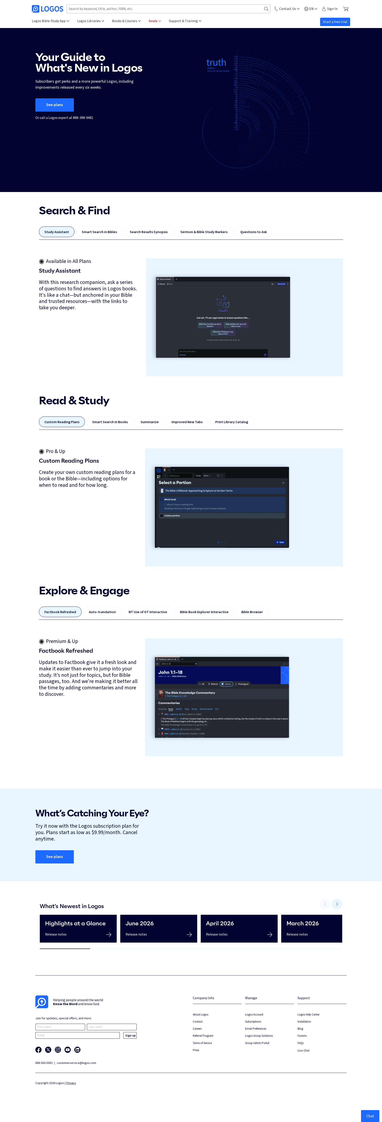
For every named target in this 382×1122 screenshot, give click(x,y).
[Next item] (337, 904)
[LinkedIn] (77, 1050)
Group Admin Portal (257, 1043)
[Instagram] (58, 1050)
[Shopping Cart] (345, 9)
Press (196, 1050)
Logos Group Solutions (259, 1036)
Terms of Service (202, 1043)
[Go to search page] (266, 9)
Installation (304, 1021)
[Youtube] (68, 1050)
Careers (197, 1029)
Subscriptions (253, 1021)
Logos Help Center (308, 1014)
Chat (370, 1115)
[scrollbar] (191, 949)
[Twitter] (48, 1050)
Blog (300, 1029)
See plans (54, 105)
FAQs (301, 1043)
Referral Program (203, 1036)
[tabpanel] (191, 317)
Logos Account (254, 1014)
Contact (197, 1021)
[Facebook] (38, 1050)
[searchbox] (168, 8)
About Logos (200, 1014)
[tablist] (191, 233)
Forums (302, 1036)
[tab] (56, 231)
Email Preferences (255, 1029)
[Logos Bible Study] (47, 8)
